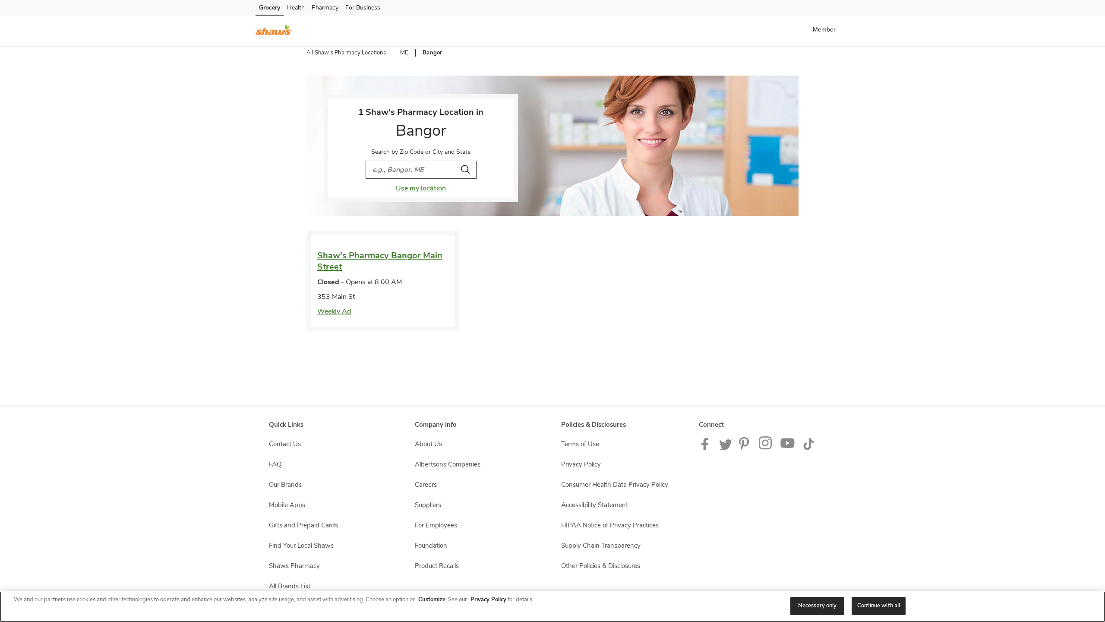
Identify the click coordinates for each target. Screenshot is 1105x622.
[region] (552, 606)
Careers (426, 484)
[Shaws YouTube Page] (788, 447)
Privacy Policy (581, 464)
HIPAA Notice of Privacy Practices (610, 525)
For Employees (436, 525)
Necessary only (817, 605)
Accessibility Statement (594, 505)
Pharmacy (325, 7)
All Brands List (289, 586)
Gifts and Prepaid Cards (303, 525)
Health (296, 7)
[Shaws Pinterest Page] (745, 447)
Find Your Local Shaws (301, 545)
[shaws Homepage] (274, 31)
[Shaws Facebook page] (706, 447)
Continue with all (878, 605)
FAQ (275, 464)
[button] (826, 29)
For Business (362, 7)
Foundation (431, 545)
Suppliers (428, 505)
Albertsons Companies (447, 464)
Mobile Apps (287, 505)
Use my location (421, 188)
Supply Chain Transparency (601, 545)
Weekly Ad (334, 311)
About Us (428, 444)
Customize (431, 599)
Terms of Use (580, 444)
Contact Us (285, 444)
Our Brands (285, 484)
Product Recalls (437, 566)
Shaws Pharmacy (294, 566)
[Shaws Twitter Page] (725, 447)
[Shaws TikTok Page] (808, 447)
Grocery (269, 7)
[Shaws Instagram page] (766, 447)
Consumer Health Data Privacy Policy (614, 484)
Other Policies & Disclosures (600, 566)
